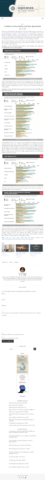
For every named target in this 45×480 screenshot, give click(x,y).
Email (3, 299)
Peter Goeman (22, 273)
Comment (4, 315)
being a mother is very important (17, 34)
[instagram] (23, 477)
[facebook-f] (19, 477)
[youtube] (25, 477)
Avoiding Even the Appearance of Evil (18, 423)
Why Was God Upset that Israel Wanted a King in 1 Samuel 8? (21, 420)
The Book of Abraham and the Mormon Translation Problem (35, 253)
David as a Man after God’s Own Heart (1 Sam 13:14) (22, 425)
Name (3, 293)
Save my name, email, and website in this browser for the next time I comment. (21, 313)
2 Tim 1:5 (31, 145)
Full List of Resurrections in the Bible (18, 403)
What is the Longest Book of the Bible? (18, 412)
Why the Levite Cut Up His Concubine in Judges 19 (22, 409)
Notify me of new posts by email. (10, 338)
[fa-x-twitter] (21, 477)
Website (4, 305)
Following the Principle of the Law (17, 407)
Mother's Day (5, 262)
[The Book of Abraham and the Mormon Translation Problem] (36, 248)
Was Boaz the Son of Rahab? (16, 405)
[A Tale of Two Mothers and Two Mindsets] (8, 248)
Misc (22, 24)
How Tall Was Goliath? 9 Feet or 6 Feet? (19, 417)
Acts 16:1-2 (14, 142)
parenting (16, 262)
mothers (11, 262)
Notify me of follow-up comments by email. (13, 334)
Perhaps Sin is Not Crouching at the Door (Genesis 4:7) (21, 414)
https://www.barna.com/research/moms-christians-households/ (17, 239)
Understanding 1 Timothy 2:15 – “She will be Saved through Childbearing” (22, 253)
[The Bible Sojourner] (22, 8)
